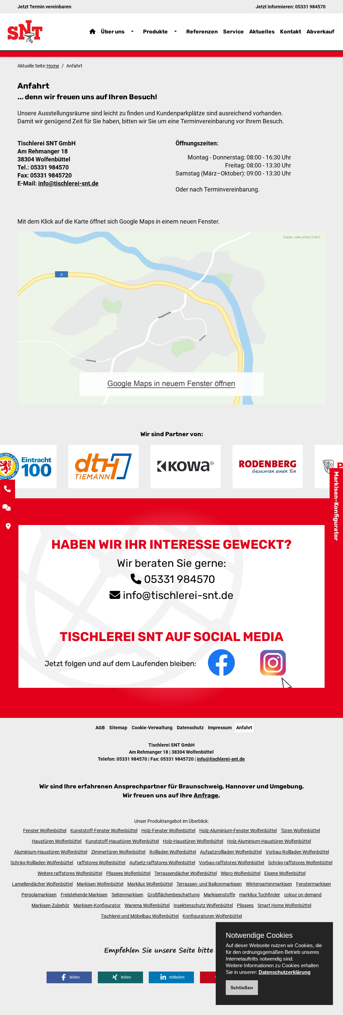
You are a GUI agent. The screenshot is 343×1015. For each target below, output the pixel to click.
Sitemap (118, 727)
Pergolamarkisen (39, 894)
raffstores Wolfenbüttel (101, 862)
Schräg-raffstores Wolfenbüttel (300, 862)
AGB (100, 727)
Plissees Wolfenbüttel (128, 873)
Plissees (245, 905)
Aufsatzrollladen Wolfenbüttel (231, 852)
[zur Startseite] (38, 31)
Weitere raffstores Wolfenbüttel (70, 873)
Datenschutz (190, 727)
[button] (69, 977)
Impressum (220, 727)
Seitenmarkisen (127, 894)
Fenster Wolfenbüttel (44, 830)
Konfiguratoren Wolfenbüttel (212, 916)
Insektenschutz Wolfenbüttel (203, 905)
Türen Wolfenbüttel (300, 830)
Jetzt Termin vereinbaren (44, 6)
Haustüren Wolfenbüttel (56, 841)
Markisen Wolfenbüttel (100, 884)
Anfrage (206, 795)
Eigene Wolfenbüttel (284, 873)
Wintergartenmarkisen (269, 884)
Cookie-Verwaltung (152, 727)
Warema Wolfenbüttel (147, 905)
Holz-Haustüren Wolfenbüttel (193, 841)
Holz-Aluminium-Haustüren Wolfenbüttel (269, 841)
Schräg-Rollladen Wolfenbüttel (41, 862)
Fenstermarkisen (313, 884)
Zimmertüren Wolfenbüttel (118, 852)
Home (53, 66)
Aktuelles (262, 31)
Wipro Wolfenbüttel (240, 873)
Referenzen (202, 31)
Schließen (241, 987)
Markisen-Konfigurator (336, 505)
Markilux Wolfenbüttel (150, 884)
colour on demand (303, 894)
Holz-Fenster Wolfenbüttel (168, 830)
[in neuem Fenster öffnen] (222, 662)
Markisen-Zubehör (50, 905)
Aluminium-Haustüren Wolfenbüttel (50, 852)
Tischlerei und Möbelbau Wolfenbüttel (140, 916)
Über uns (113, 31)
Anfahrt (244, 727)
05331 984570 (310, 6)
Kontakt (290, 31)
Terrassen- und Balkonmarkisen (209, 884)
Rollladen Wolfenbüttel (172, 852)
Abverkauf (320, 31)
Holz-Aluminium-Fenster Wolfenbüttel (238, 830)
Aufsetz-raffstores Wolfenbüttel (162, 862)
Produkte (155, 31)
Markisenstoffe (219, 894)
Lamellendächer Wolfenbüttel (42, 884)
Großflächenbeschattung (173, 894)
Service (233, 31)
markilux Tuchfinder (259, 894)
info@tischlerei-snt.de (68, 183)
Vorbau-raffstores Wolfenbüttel (231, 862)
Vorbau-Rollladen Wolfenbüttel (297, 852)
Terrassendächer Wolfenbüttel (185, 873)
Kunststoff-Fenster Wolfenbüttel (103, 830)
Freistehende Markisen (84, 894)
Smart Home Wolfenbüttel (284, 905)
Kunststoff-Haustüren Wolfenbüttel (122, 841)
